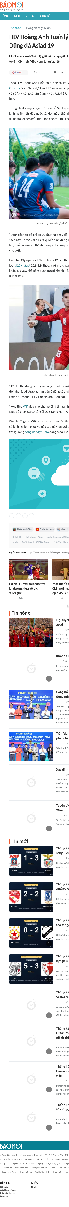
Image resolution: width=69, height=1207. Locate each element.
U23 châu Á (22, 265)
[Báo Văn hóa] (59, 630)
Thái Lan (39, 1159)
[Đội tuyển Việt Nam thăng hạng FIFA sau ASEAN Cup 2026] (31, 632)
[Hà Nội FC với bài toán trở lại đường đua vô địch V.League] (28, 569)
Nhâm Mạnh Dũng (24, 529)
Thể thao (15, 28)
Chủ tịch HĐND (9, 1159)
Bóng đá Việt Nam (38, 28)
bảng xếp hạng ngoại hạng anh (16, 1155)
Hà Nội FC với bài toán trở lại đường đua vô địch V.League (27, 588)
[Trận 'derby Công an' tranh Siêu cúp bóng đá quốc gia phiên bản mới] (31, 746)
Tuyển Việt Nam (47, 529)
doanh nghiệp (37, 1164)
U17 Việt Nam (25, 1159)
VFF (25, 407)
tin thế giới (50, 1155)
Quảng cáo (4, 1196)
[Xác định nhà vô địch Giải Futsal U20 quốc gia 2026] (31, 782)
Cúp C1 (5, 1164)
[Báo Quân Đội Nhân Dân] (60, 744)
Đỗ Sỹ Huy (27, 542)
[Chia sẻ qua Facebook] (11, 515)
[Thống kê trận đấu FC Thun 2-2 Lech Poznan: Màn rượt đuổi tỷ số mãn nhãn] (31, 897)
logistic (15, 1164)
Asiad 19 (17, 537)
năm (53, 1168)
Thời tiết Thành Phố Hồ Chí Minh (34, 1172)
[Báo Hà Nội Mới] (13, 598)
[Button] (24, 72)
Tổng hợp (35, 1187)
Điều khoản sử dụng (8, 1190)
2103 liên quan (55, 72)
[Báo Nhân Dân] (59, 702)
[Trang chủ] (11, 6)
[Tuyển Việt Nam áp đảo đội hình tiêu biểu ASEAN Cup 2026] (31, 818)
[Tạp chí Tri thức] (54, 598)
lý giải (15, 542)
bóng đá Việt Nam (37, 432)
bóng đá (38, 1155)
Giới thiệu (4, 1187)
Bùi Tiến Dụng (42, 542)
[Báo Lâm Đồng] (60, 858)
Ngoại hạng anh (55, 1164)
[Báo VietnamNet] (16, 72)
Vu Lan (25, 1164)
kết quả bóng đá (39, 1168)
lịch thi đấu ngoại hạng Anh (15, 1168)
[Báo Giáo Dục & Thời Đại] (58, 816)
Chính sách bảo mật (8, 1193)
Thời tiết (57, 1172)
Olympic (15, 88)
